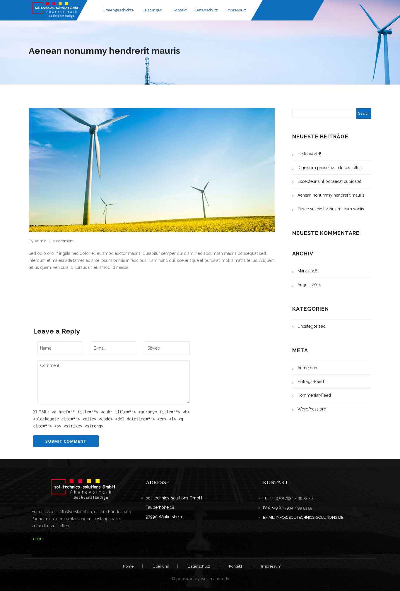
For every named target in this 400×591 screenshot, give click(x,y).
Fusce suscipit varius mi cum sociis (331, 209)
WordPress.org (312, 409)
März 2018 (307, 271)
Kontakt (180, 10)
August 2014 (309, 284)
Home (128, 566)
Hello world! (309, 154)
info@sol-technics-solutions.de (309, 517)
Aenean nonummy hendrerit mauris (331, 195)
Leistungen (152, 10)
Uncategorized (312, 326)
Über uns (161, 566)
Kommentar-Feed (314, 395)
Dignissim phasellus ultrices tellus (330, 167)
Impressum (237, 10)
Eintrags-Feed (311, 381)
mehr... (38, 538)
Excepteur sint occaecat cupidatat (329, 181)
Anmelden (307, 367)
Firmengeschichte (118, 10)
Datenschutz (206, 10)
